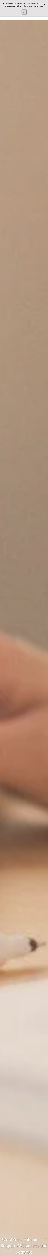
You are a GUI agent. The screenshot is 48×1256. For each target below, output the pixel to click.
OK (24, 12)
